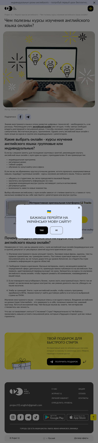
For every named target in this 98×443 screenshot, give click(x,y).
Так (42, 230)
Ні (56, 230)
